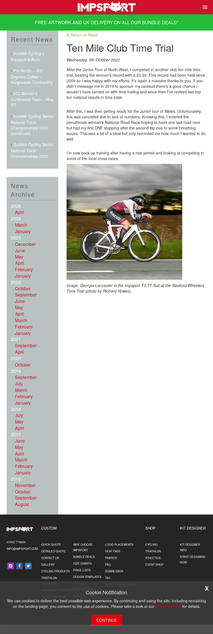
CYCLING (151, 544)
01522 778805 (16, 542)
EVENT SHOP (154, 564)
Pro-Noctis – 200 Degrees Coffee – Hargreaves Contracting (32, 76)
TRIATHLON (153, 551)
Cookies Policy (168, 606)
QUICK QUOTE (51, 544)
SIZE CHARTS (82, 563)
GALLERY (48, 564)
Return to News (84, 35)
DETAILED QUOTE (53, 551)
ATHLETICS (153, 558)
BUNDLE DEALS (159, 22)
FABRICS (111, 558)
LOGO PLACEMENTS (119, 544)
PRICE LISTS (82, 570)
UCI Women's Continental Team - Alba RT (32, 99)
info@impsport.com (22, 549)
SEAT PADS (113, 551)
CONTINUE (107, 620)
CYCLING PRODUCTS (55, 571)
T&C (108, 578)
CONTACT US (50, 558)
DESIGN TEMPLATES (87, 577)
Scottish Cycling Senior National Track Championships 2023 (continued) (32, 124)
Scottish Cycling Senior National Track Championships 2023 (32, 150)
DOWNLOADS (114, 571)
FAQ (108, 564)
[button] (204, 7)
